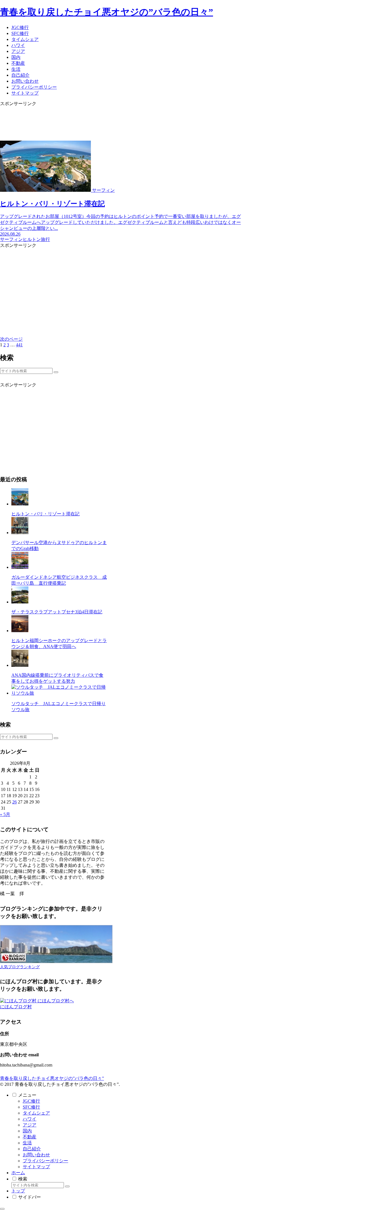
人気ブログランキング (20, 967)
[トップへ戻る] (2, 1209)
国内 (27, 1130)
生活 (27, 1142)
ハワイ (29, 1119)
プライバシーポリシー (45, 1160)
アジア (29, 1124)
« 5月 (5, 814)
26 (14, 801)
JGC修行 (31, 1101)
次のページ (11, 339)
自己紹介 (32, 1148)
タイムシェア (36, 1113)
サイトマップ (36, 1166)
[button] (56, 372)
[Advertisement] (122, 119)
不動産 (29, 1136)
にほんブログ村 (16, 1006)
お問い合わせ (36, 1154)
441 (19, 344)
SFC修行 (31, 1107)
